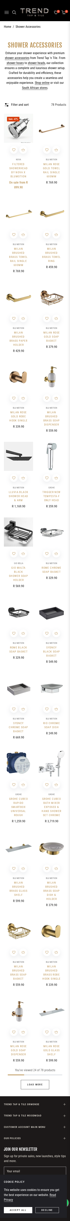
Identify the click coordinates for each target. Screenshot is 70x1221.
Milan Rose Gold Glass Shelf (51, 1050)
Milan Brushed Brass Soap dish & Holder (51, 890)
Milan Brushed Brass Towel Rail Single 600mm (18, 257)
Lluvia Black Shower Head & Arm (18, 496)
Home (7, 27)
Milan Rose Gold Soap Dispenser (18, 1050)
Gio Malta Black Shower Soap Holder (18, 573)
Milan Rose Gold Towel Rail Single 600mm (51, 170)
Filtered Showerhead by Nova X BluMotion (18, 170)
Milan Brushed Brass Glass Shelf (18, 888)
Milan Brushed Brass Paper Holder (18, 338)
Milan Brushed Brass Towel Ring (51, 255)
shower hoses (15, 63)
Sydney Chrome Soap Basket (18, 727)
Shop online (42, 83)
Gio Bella (18, 563)
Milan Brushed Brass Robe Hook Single (51, 972)
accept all (18, 1210)
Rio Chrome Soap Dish (51, 725)
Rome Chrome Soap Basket (51, 569)
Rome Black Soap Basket (18, 649)
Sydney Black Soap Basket (51, 651)
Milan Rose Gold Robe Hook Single (18, 416)
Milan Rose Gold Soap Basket (51, 336)
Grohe (51, 487)
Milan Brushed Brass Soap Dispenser (51, 418)
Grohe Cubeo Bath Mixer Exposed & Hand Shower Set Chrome (51, 807)
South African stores (34, 88)
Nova (18, 159)
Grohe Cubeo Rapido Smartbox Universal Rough (18, 807)
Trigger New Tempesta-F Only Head (51, 496)
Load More (35, 1084)
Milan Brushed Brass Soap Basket (18, 972)
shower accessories (17, 58)
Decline (47, 1210)
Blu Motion (51, 159)
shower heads (36, 63)
